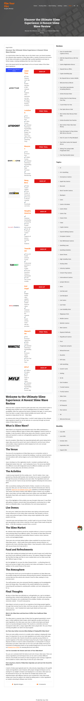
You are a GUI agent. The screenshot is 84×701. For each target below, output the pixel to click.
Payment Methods (65, 332)
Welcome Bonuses (65, 419)
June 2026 (62, 436)
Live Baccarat (63, 291)
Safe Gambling (64, 364)
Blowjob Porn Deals (13, 647)
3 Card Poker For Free (66, 104)
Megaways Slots (64, 314)
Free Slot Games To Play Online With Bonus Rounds (69, 132)
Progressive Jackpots (66, 346)
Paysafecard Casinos (66, 337)
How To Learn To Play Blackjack (69, 137)
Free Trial (43, 111)
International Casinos (66, 277)
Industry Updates (65, 268)
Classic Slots (63, 218)
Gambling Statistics (65, 250)
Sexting (60, 6)
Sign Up (42, 71)
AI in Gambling (64, 172)
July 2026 (62, 431)
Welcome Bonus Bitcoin (66, 82)
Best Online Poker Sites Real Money (68, 126)
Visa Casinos (63, 410)
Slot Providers (64, 382)
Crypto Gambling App (66, 73)
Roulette (62, 355)
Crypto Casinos (64, 227)
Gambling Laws (64, 245)
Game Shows (63, 254)
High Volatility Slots (65, 259)
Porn (70, 6)
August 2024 (63, 450)
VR (74, 6)
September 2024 (64, 445)
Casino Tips (63, 213)
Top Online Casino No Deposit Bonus (68, 143)
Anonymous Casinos (66, 177)
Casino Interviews (65, 204)
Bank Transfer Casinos (66, 190)
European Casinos (65, 236)
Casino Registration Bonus (67, 64)
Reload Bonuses (64, 350)
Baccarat (62, 186)
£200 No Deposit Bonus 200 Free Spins (69, 59)
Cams (65, 6)
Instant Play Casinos (66, 273)
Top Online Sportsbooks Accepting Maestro (67, 88)
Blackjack (62, 195)
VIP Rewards (63, 405)
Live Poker (63, 305)
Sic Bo (61, 378)
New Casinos (63, 327)
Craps (61, 222)
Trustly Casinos (64, 391)
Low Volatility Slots (65, 309)
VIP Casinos (63, 401)
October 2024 (63, 441)
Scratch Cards (64, 369)
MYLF (26, 367)
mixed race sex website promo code (21, 489)
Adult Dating (52, 6)
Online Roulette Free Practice (68, 120)
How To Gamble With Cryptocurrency (66, 52)
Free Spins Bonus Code (66, 109)
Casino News (63, 209)
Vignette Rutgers (18, 684)
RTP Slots (62, 359)
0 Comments (42, 684)
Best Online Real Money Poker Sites (68, 114)
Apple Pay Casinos (65, 181)
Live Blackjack (64, 295)
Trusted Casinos (64, 387)
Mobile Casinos (64, 318)
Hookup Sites (43, 6)
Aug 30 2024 (9, 47)
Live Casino (63, 300)
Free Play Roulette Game (67, 155)
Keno (61, 286)
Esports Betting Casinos (66, 231)
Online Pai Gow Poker (66, 94)
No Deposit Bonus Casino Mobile (69, 78)
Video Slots (63, 396)
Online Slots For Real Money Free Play (68, 99)
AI (77, 6)
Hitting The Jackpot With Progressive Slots (67, 149)
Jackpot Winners (64, 282)
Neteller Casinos (64, 323)
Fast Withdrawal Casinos (67, 241)
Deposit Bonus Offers (66, 69)
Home (35, 6)
